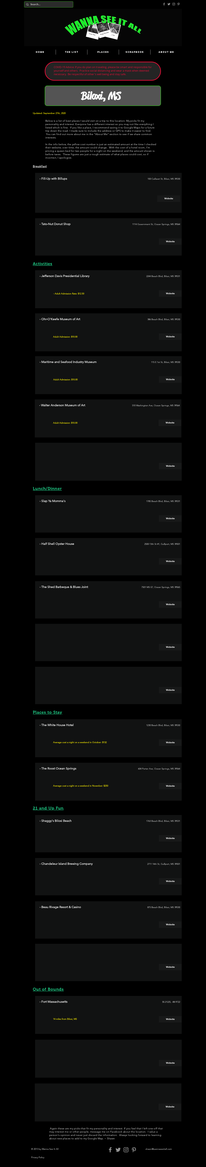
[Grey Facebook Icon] (164, 4)
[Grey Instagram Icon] (174, 4)
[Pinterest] (178, 4)
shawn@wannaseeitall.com (158, 1149)
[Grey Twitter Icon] (169, 4)
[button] (170, 466)
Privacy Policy (37, 1157)
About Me (101, 134)
